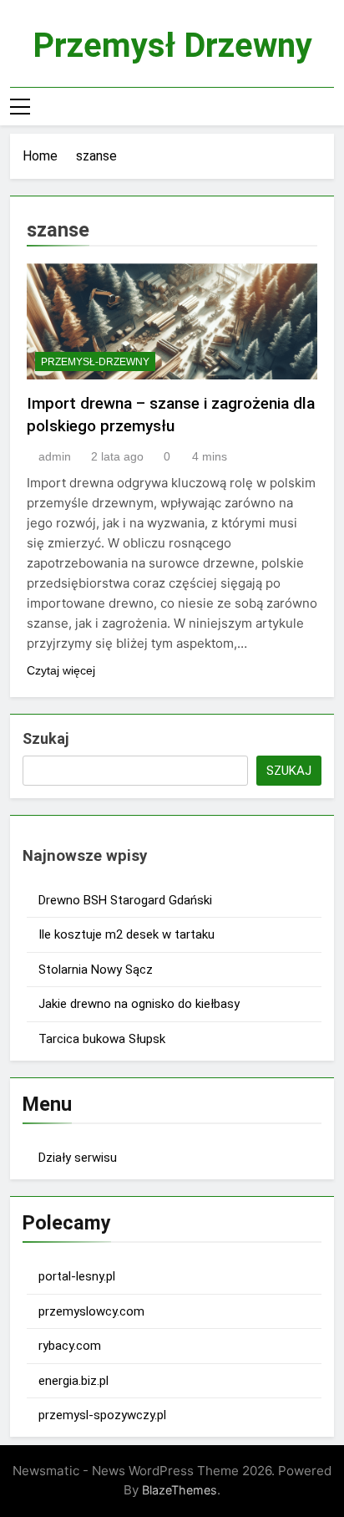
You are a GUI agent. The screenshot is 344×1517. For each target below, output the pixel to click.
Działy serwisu (77, 1157)
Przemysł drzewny (172, 45)
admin (54, 456)
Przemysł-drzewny (95, 362)
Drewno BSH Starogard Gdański (125, 900)
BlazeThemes (179, 1490)
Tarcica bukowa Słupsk (101, 1038)
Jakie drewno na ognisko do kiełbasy (139, 1003)
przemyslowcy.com (91, 1311)
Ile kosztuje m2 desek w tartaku (126, 934)
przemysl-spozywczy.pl (102, 1415)
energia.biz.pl (73, 1380)
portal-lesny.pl (76, 1276)
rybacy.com (69, 1345)
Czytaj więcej (61, 670)
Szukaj (45, 738)
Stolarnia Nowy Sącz (95, 969)
